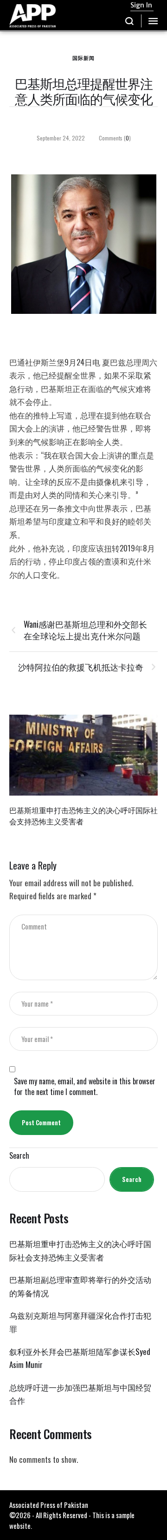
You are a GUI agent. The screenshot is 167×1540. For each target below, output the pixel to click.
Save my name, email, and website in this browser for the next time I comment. (84, 1086)
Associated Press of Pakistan (48, 1505)
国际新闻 (83, 57)
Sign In (141, 5)
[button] (129, 20)
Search (19, 1155)
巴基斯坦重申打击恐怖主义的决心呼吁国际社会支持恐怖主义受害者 (83, 815)
